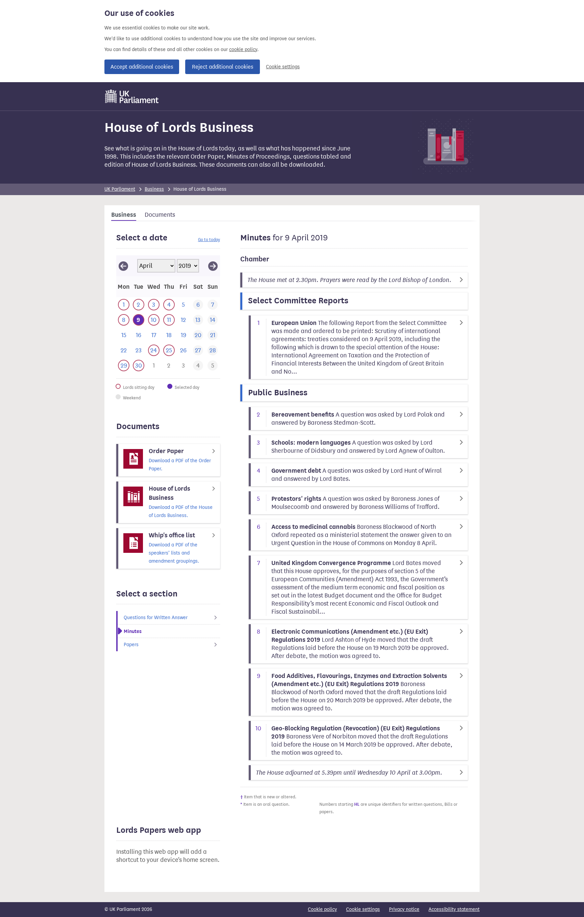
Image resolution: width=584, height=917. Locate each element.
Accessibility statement (454, 909)
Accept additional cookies (142, 67)
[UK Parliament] (132, 96)
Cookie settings (283, 67)
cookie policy (243, 49)
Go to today (209, 239)
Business (154, 189)
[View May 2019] (213, 266)
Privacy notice (404, 909)
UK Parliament (119, 189)
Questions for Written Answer (156, 617)
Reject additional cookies (222, 67)
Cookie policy (322, 909)
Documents (160, 214)
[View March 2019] (123, 266)
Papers (131, 645)
